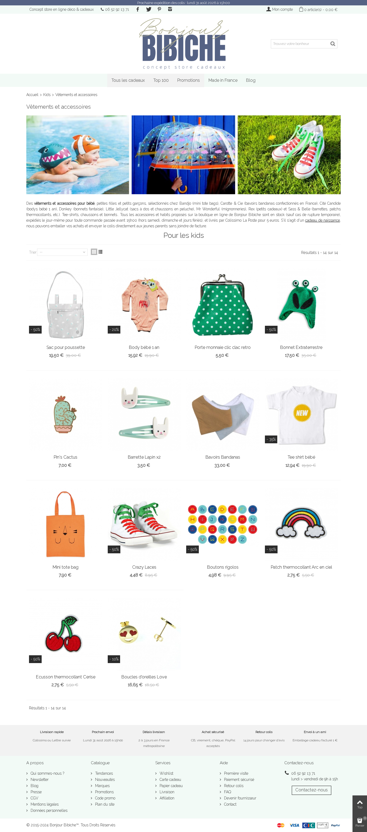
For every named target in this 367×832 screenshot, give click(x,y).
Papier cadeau (171, 786)
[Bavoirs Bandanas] (223, 415)
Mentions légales (44, 804)
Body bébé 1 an (144, 347)
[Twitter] (148, 9)
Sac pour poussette (65, 347)
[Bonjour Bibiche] (183, 44)
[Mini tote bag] (65, 524)
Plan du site (104, 804)
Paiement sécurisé (238, 779)
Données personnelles (48, 810)
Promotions (188, 80)
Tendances (103, 773)
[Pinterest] (159, 9)
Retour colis (233, 786)
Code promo (104, 798)
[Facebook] (137, 9)
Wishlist (166, 773)
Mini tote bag (65, 567)
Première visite (235, 773)
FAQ (227, 792)
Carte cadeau (170, 779)
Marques (102, 786)
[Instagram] (170, 9)
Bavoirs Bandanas (223, 457)
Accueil (32, 95)
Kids (47, 95)
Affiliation (166, 798)
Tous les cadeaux (128, 80)
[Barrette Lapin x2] (144, 415)
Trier (33, 252)
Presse (36, 792)
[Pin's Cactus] (65, 415)
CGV (34, 798)
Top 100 (161, 80)
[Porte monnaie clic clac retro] (223, 305)
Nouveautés (104, 779)
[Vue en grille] (94, 252)
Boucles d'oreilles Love (144, 676)
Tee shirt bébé (301, 457)
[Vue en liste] (100, 252)
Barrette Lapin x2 (144, 457)
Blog (251, 80)
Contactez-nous (311, 789)
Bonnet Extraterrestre (301, 347)
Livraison (166, 792)
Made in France (223, 80)
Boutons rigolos (223, 567)
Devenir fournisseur (239, 798)
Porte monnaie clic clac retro (223, 347)
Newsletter (39, 779)
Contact (229, 804)
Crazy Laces (144, 567)
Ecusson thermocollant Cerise (65, 676)
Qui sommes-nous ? (47, 773)
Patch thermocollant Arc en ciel (301, 567)
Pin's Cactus (65, 457)
